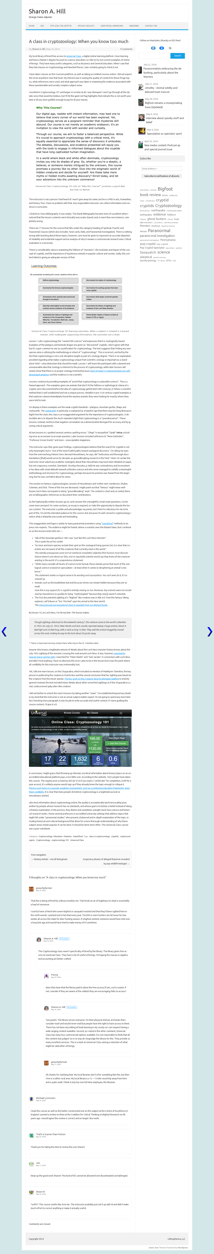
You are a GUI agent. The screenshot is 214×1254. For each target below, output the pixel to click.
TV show (161, 261)
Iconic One (153, 1247)
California (173, 195)
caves (142, 201)
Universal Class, (74, 56)
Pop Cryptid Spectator (152, 247)
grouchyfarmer (44, 888)
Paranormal (159, 230)
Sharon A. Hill (47, 11)
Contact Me (151, 26)
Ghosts (170, 219)
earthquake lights (174, 211)
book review (150, 195)
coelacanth (50, 411)
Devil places (145, 211)
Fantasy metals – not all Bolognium (49, 859)
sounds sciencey (159, 257)
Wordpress (183, 1247)
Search (177, 55)
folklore (171, 214)
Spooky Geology (86, 26)
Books (165, 195)
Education (58, 836)
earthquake (158, 210)
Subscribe (134, 26)
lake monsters (146, 222)
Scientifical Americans (112, 26)
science (163, 252)
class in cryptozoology (99, 836)
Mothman (155, 226)
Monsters (145, 225)
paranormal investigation (157, 235)
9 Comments (126, 49)
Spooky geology (148, 260)
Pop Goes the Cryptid (61, 26)
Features (68, 836)
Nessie (143, 231)
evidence (159, 214)
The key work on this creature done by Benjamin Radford (91, 679)
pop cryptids (162, 244)
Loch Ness (158, 222)
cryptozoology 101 (60, 840)
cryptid (162, 200)
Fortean (143, 219)
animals (153, 190)
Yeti (174, 261)
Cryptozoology (45, 836)
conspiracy (150, 201)
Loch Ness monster (171, 223)
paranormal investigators (149, 240)
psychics (179, 248)
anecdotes (144, 190)
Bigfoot (165, 189)
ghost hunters (156, 219)
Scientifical (78, 836)
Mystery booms (168, 226)
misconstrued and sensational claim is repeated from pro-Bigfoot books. (73, 605)
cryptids (115, 836)
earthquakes (146, 214)
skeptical (146, 257)
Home (31, 26)
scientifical (107, 523)
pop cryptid (147, 243)
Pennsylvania (167, 239)
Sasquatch (148, 252)
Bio (42, 26)
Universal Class (77, 840)
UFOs (169, 260)
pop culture (170, 248)
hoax (176, 219)
